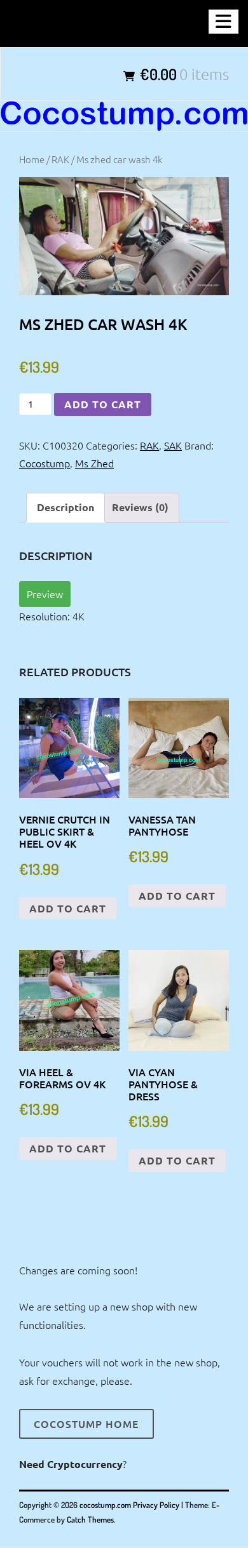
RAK (60, 159)
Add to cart (102, 404)
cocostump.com (105, 1505)
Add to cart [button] (67, 908)
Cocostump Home (86, 1424)
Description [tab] (65, 507)
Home (32, 159)
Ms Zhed (94, 463)
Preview (45, 594)
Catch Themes (90, 1519)
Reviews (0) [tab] (140, 507)
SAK (173, 445)
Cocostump (44, 463)
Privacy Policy (156, 1505)
